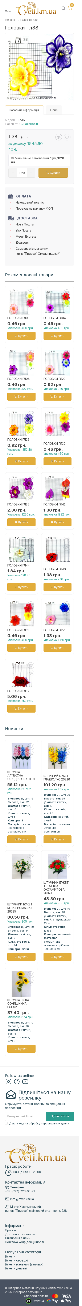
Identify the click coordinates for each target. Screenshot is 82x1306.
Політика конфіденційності (24, 1242)
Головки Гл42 (55, 504)
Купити (54, 172)
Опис (54, 110)
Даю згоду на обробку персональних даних (39, 1123)
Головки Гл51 (18, 630)
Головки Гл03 (18, 318)
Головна (10, 19)
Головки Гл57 (18, 691)
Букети (10, 1256)
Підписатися (60, 1116)
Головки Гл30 (55, 443)
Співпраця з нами (17, 1238)
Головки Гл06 (18, 379)
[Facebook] (16, 1083)
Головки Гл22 (18, 439)
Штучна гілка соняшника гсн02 (18, 1003)
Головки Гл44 (18, 565)
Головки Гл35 (18, 504)
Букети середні (16, 1260)
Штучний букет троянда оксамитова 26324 (56, 888)
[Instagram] (8, 1083)
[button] (8, 9)
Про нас (11, 1230)
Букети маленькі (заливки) (24, 1264)
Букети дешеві (16, 1268)
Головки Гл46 (55, 569)
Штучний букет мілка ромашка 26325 (20, 908)
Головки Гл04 (55, 318)
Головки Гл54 (55, 630)
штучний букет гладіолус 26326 (57, 777)
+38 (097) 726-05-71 (20, 1191)
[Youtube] (25, 1083)
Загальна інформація (24, 110)
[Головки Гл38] (39, 67)
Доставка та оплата (20, 1234)
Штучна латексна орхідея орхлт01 (21, 775)
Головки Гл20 (55, 379)
